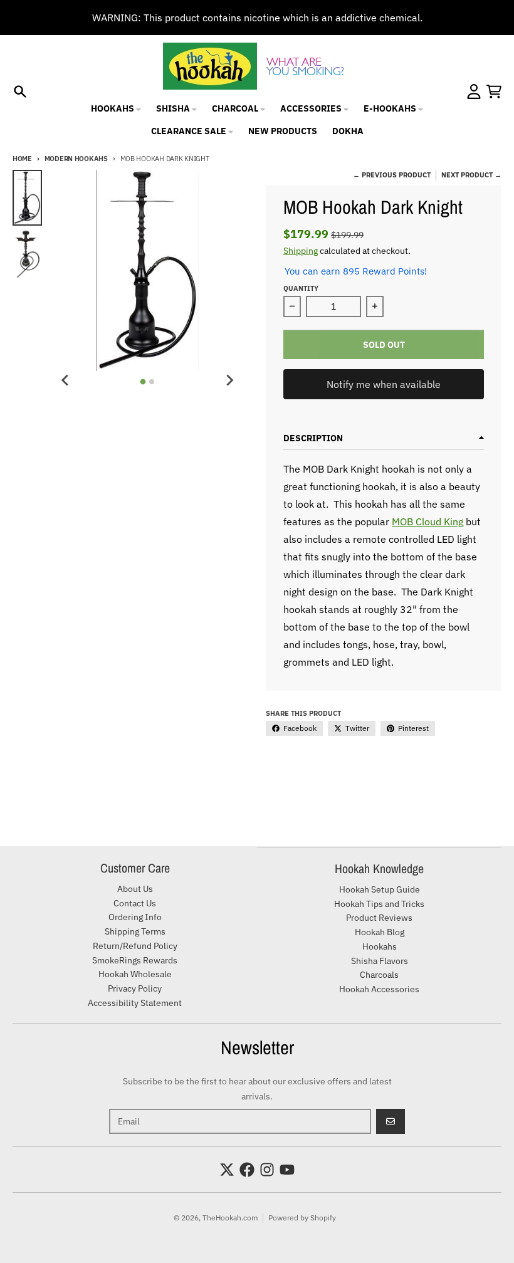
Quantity (300, 288)
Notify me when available (384, 384)
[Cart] (493, 91)
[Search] (20, 91)
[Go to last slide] (66, 380)
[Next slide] (229, 380)
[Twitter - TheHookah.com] (226, 1169)
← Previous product (392, 174)
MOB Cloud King (427, 521)
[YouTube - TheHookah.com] (287, 1169)
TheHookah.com (230, 1217)
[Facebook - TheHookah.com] (246, 1169)
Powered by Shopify (302, 1217)
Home (22, 158)
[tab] (143, 382)
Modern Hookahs (76, 158)
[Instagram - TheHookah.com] (267, 1169)
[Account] (473, 91)
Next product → (471, 174)
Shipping (300, 250)
